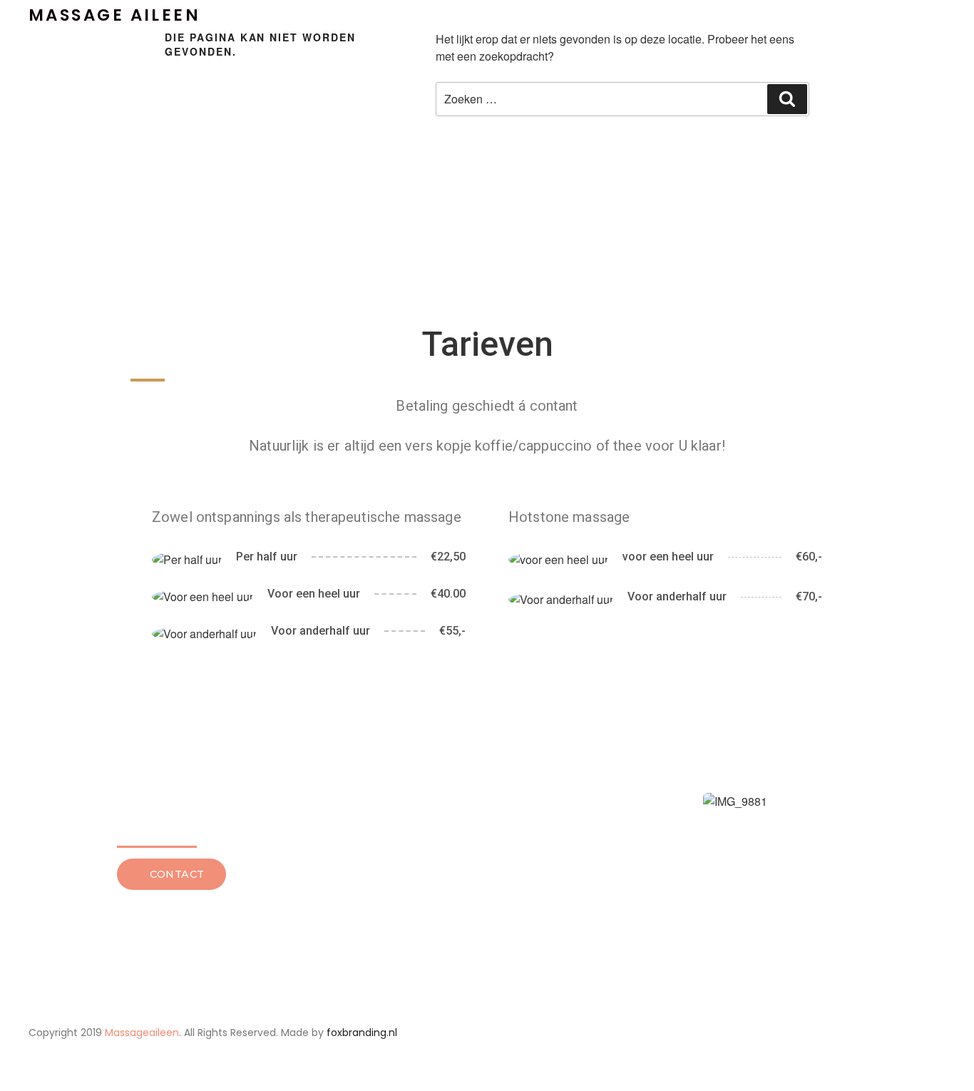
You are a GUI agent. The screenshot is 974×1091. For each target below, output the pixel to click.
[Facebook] (792, 1033)
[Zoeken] (787, 99)
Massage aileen (114, 15)
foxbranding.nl (362, 1032)
